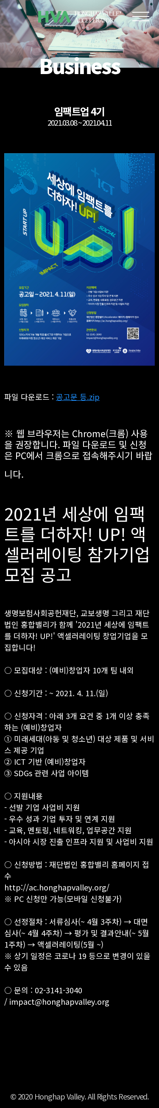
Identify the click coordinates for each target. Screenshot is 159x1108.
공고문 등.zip (78, 396)
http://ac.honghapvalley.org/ (56, 887)
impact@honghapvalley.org (59, 1001)
